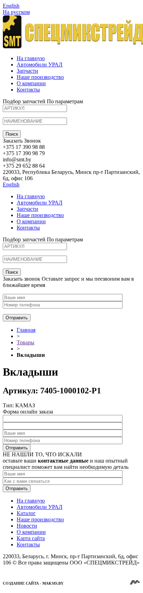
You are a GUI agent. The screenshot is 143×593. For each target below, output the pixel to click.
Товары (25, 342)
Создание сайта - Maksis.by (33, 583)
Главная (26, 330)
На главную (31, 58)
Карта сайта (31, 538)
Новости (27, 526)
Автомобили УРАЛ (39, 64)
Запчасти (27, 71)
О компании (31, 83)
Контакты (28, 90)
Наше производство (40, 77)
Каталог (26, 513)
